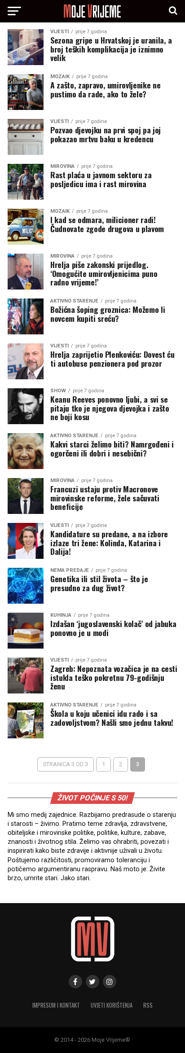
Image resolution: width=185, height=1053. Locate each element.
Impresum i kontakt (56, 1005)
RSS (148, 1005)
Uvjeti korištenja (111, 1005)
